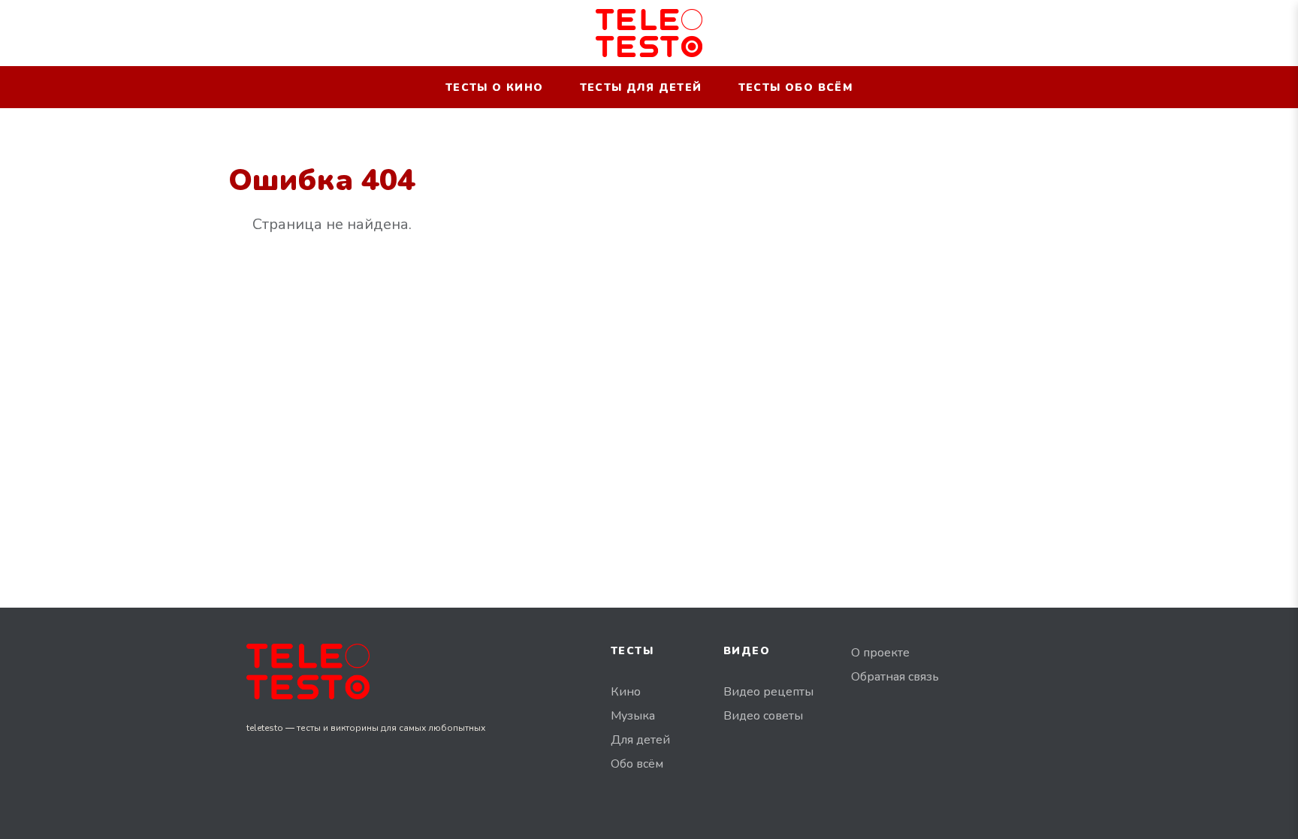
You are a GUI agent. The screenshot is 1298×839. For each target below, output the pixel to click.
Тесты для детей (641, 87)
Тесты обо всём (795, 87)
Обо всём (637, 764)
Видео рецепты (768, 692)
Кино (626, 692)
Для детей (640, 740)
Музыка (633, 716)
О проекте (880, 652)
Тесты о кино (494, 87)
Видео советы (763, 716)
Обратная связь (895, 676)
